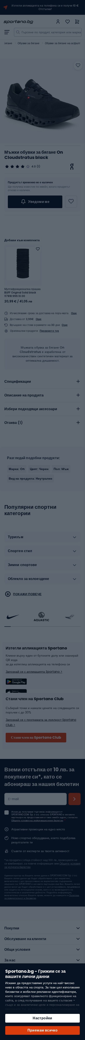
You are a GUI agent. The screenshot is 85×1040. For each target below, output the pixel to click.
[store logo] (28, 22)
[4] (17, 166)
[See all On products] (72, 166)
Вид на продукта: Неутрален (30, 478)
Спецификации (17, 381)
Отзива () (13, 422)
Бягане (7, 43)
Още (74, 313)
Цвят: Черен (39, 469)
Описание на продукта (24, 395)
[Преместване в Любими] (78, 65)
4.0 (33, 166)
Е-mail (13, 799)
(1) (38, 166)
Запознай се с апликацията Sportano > (34, 671)
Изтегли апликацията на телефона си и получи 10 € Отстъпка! (45, 7)
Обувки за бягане (28, 43)
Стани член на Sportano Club (36, 737)
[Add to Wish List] (38, 249)
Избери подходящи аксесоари (30, 408)
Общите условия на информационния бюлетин (37, 820)
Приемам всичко (42, 1030)
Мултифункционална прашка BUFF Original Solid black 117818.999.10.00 (22, 292)
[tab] (42, 381)
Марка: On (17, 469)
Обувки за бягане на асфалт (63, 43)
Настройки (42, 1018)
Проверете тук (49, 331)
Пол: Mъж (61, 469)
